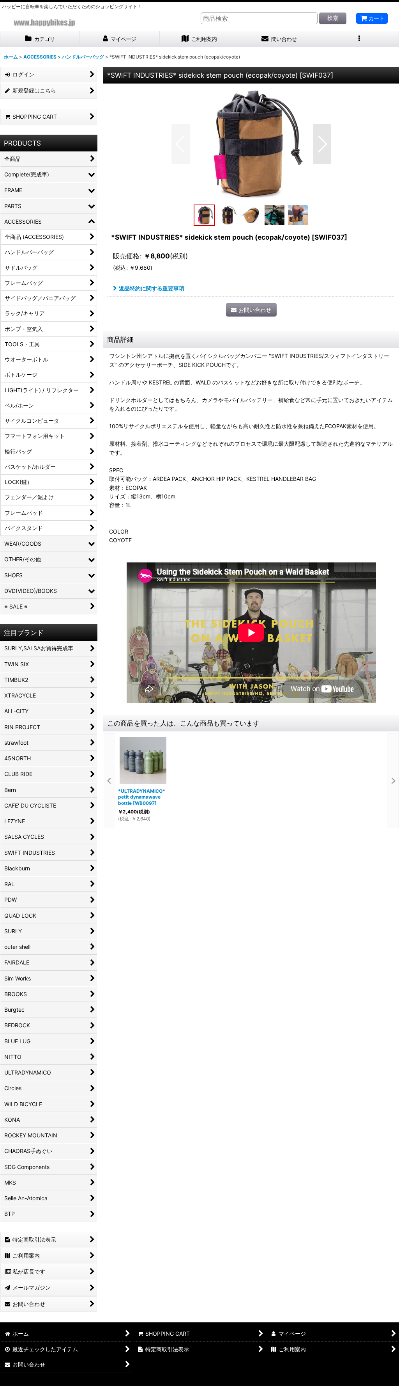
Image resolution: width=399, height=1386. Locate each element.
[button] (359, 39)
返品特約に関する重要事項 (151, 288)
